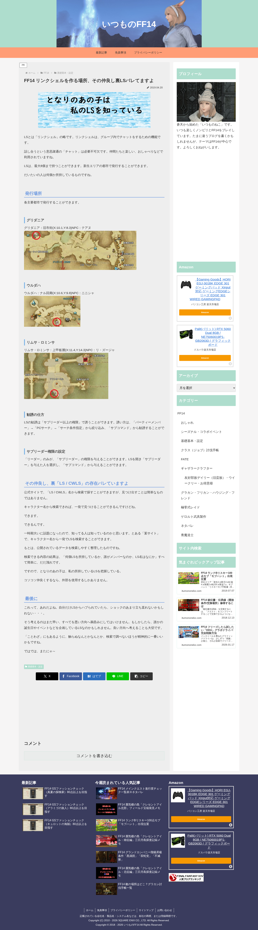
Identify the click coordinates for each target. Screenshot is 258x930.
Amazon (205, 312)
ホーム (89, 910)
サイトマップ (146, 910)
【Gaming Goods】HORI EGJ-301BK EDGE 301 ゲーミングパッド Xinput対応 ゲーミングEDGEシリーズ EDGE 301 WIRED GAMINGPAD (209, 798)
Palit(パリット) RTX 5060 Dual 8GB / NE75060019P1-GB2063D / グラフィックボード (213, 337)
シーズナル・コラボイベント (201, 432)
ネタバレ (187, 526)
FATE (185, 459)
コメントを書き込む (94, 756)
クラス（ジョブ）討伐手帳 (200, 450)
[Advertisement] (94, 711)
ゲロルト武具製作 (193, 516)
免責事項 (102, 910)
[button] (141, 676)
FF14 (181, 413)
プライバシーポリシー (123, 910)
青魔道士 (187, 535)
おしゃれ (187, 422)
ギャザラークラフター (197, 468)
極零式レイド (190, 507)
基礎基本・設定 (35, 666)
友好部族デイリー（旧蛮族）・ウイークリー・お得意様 (209, 480)
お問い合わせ (164, 910)
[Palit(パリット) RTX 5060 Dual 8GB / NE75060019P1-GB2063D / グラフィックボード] (186, 334)
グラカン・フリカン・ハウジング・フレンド (208, 495)
